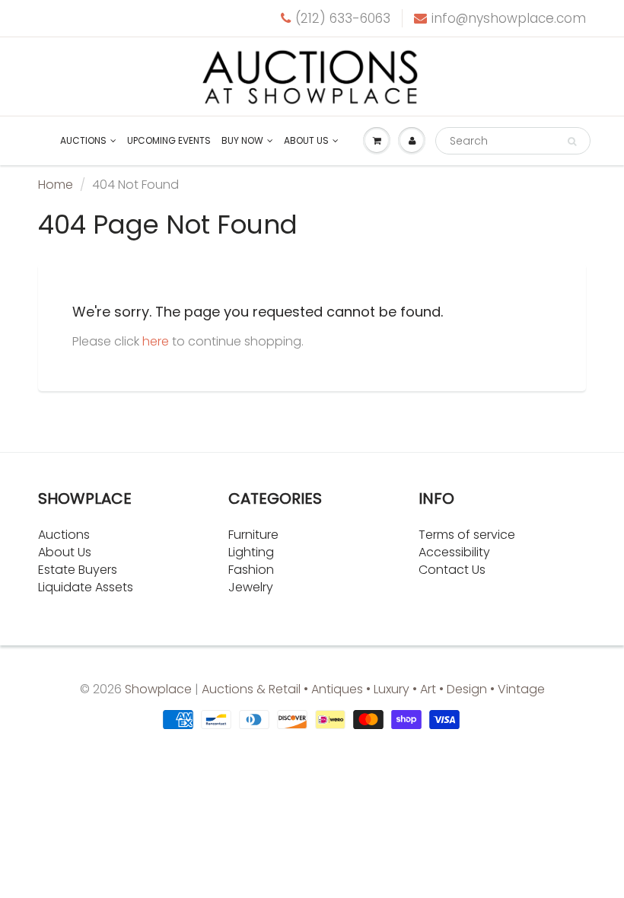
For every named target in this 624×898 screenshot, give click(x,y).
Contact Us (452, 569)
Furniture (253, 534)
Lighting (251, 552)
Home (55, 184)
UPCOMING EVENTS (169, 140)
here (155, 341)
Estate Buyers (77, 569)
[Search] (572, 141)
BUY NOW (242, 140)
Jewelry (250, 587)
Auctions (83, 140)
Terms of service (467, 534)
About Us (64, 552)
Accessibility (454, 552)
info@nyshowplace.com (508, 18)
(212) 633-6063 (342, 18)
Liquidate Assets (85, 587)
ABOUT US (306, 140)
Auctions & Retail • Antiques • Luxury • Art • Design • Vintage (373, 689)
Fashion (251, 569)
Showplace (158, 689)
